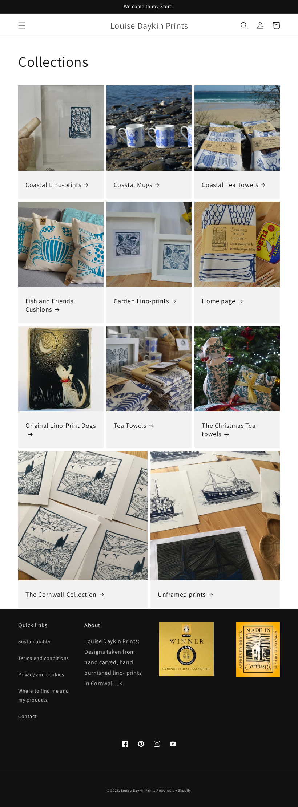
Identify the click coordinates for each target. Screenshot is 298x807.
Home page (218, 301)
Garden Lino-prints (141, 301)
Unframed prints (182, 594)
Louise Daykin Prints (138, 790)
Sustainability (34, 641)
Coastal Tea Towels (230, 185)
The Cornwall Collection (61, 594)
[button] (22, 25)
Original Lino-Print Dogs (60, 425)
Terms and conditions (43, 658)
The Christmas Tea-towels (230, 429)
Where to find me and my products (43, 695)
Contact (27, 716)
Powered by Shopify (173, 790)
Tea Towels (130, 425)
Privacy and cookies (41, 674)
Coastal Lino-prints (53, 185)
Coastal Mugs (133, 185)
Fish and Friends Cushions (49, 305)
